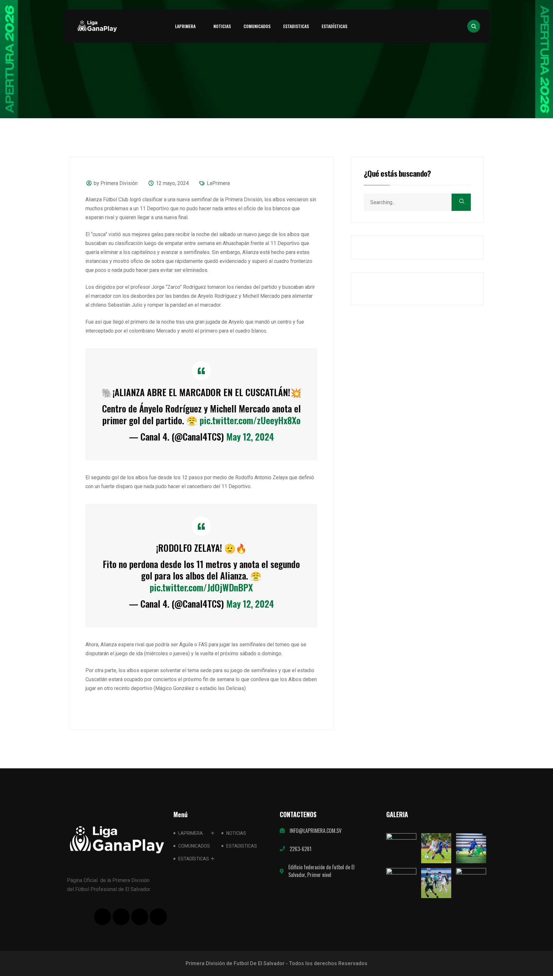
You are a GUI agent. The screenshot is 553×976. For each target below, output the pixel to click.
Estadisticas (296, 26)
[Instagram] (158, 916)
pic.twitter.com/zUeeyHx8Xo (250, 420)
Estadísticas (334, 26)
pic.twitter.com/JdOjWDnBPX (201, 587)
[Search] (461, 202)
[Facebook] (102, 916)
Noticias (222, 26)
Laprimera (185, 26)
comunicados (257, 26)
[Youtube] (139, 916)
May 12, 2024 (250, 436)
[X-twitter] (121, 916)
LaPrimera (218, 183)
